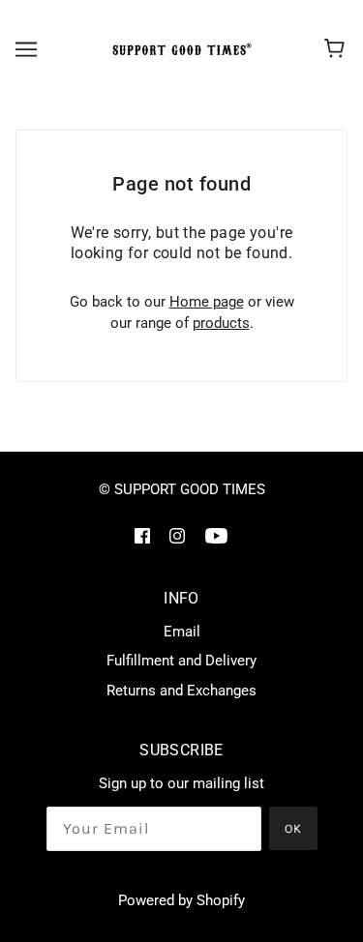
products (221, 323)
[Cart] (337, 49)
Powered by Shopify (181, 900)
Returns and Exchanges (181, 690)
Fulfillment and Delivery (181, 660)
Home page (206, 301)
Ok (293, 828)
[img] (142, 535)
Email (182, 631)
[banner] (179, 49)
